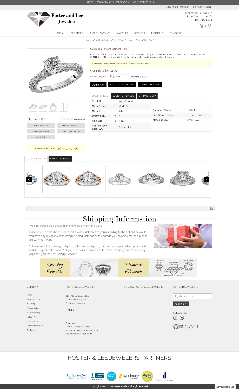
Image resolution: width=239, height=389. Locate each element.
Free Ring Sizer (139, 76)
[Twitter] (35, 119)
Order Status (32, 321)
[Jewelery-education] (79, 267)
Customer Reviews (123, 96)
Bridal (60, 33)
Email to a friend (71, 131)
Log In (209, 7)
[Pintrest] (42, 119)
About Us (171, 7)
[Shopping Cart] (201, 26)
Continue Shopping (150, 84)
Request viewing (71, 125)
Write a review (41, 125)
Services (139, 33)
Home (88, 40)
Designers (77, 33)
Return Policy (33, 317)
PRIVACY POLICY (104, 2)
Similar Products (60, 158)
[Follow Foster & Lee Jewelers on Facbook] (175, 318)
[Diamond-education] (157, 267)
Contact (197, 7)
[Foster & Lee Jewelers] (55, 19)
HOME (90, 2)
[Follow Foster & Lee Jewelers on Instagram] (182, 318)
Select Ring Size (98, 76)
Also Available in (36, 158)
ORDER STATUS (122, 2)
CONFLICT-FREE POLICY (144, 2)
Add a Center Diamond (122, 84)
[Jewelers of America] (164, 376)
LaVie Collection (102, 40)
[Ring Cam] (185, 326)
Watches (122, 33)
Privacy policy (33, 308)
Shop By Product (99, 33)
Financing (157, 33)
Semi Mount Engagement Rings (127, 40)
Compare (40, 137)
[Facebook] (29, 119)
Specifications (100, 96)
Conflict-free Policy (35, 326)
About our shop (33, 299)
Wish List (184, 7)
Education (176, 33)
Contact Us (31, 330)
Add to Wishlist (41, 131)
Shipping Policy (147, 96)
